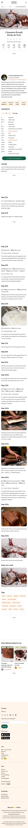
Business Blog (4, 796)
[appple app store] (14, 735)
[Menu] (2, 2)
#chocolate (5, 606)
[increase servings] (9, 113)
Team (2, 753)
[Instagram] (5, 715)
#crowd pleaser (12, 599)
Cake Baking (10, 7)
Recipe (2, 6)
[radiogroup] (14, 39)
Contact (3, 776)
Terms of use (4, 771)
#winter (16, 609)
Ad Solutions (4, 794)
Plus (3, 758)
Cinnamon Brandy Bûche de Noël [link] (20, 7)
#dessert (9, 596)
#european (13, 606)
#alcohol (4, 609)
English (8, 784)
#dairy (10, 609)
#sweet (4, 599)
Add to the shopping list (15, 158)
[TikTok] (8, 715)
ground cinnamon (13, 131)
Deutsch (3, 784)
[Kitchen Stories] (14, 2)
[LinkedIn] (16, 715)
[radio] (8, 39)
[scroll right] (26, 653)
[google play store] (14, 738)
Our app (3, 757)
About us (3, 751)
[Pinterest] (13, 715)
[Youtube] (10, 715)
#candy (22, 609)
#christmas (23, 596)
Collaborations (4, 755)
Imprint (3, 769)
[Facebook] (2, 715)
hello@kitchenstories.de (14, 814)
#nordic (20, 606)
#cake (3, 596)
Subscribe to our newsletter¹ (8, 718)
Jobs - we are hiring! (6, 749)
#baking (16, 596)
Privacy (3, 773)
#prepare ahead (6, 602)
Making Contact (5, 798)
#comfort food (16, 602)
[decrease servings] (3, 113)
